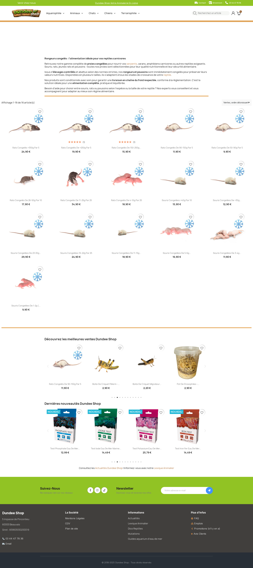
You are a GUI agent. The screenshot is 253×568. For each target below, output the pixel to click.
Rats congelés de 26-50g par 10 (26, 200)
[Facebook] (90, 490)
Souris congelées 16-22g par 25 (76, 253)
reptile (167, 74)
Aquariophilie (53, 13)
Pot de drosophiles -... (147, 384)
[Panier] (239, 13)
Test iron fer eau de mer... (147, 448)
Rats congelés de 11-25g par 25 (76, 200)
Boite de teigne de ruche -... (187, 384)
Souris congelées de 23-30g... (26, 253)
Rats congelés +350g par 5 (25, 147)
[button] (48, 366)
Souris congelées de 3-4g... (227, 253)
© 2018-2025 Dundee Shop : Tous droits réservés (126, 562)
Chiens (108, 13)
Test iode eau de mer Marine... (65, 448)
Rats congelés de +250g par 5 (76, 147)
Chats (92, 13)
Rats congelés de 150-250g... (126, 147)
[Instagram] (97, 490)
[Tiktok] (104, 490)
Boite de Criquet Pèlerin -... (65, 384)
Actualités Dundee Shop (109, 468)
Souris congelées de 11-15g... (126, 253)
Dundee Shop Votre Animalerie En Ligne (116, 3)
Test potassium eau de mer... (106, 448)
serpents (131, 63)
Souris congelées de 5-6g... (177, 253)
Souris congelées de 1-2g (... (25, 305)
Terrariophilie (129, 13)
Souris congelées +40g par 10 (177, 200)
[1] (209, 490)
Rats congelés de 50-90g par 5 (227, 147)
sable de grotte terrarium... (188, 448)
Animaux (75, 13)
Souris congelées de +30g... (227, 200)
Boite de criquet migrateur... (106, 384)
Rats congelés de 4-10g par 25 (126, 200)
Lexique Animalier (164, 468)
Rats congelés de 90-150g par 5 (177, 147)
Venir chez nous (27, 3)
